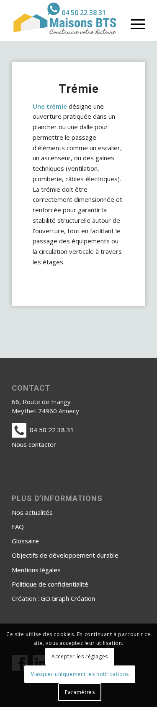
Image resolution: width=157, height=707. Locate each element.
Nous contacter (34, 444)
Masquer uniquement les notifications (80, 674)
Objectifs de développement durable (65, 555)
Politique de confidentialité (50, 584)
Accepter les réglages (79, 656)
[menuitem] (76, 9)
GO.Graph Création (68, 598)
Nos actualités (32, 512)
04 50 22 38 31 (84, 12)
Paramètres (80, 692)
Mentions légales (36, 570)
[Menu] (133, 23)
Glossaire (25, 541)
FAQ (18, 526)
